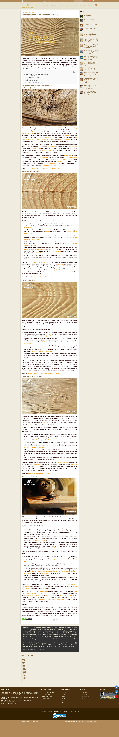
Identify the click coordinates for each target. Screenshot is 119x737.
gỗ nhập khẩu (41, 632)
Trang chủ (45, 5)
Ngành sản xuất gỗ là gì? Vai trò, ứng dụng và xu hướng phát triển (91, 87)
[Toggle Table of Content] (74, 72)
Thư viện (82, 5)
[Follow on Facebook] (84, 1)
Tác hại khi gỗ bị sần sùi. (30, 79)
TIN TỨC (75, 5)
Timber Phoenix (53, 629)
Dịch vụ (61, 5)
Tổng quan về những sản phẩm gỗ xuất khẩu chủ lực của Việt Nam (91, 46)
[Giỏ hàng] (96, 5)
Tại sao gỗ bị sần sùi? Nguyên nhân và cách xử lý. (35, 74)
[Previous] (21, 670)
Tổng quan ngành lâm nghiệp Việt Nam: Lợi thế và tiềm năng (91, 74)
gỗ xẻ (64, 631)
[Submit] (82, 1)
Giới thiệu (53, 5)
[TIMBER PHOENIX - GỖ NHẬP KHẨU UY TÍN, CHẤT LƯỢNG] (30, 5)
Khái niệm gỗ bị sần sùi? (30, 75)
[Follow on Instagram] (85, 1)
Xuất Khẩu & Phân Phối (90, 28)
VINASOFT (75, 721)
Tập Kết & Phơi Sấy (89, 19)
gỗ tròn (57, 631)
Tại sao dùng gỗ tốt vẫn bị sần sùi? (33, 80)
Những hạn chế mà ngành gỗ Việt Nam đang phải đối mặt (91, 64)
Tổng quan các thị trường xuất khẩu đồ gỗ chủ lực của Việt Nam (91, 52)
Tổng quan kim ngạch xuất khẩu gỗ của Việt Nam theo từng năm (91, 58)
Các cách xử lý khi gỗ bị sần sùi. (32, 82)
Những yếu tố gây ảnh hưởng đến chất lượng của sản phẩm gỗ (91, 35)
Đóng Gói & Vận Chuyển (90, 24)
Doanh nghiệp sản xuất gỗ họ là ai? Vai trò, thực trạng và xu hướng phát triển (91, 80)
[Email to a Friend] (57, 620)
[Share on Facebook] (54, 620)
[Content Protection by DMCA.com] (27, 618)
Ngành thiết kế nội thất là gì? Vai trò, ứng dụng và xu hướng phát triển (91, 40)
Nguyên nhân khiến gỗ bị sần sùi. (32, 77)
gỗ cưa (61, 631)
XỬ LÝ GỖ (31, 12)
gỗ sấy (68, 631)
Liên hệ (90, 5)
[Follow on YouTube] (88, 1)
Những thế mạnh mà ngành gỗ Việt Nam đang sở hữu (91, 68)
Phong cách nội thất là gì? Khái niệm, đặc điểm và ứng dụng (91, 93)
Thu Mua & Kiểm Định (89, 15)
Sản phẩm (68, 5)
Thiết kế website (66, 721)
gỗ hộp (73, 631)
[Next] (24, 670)
